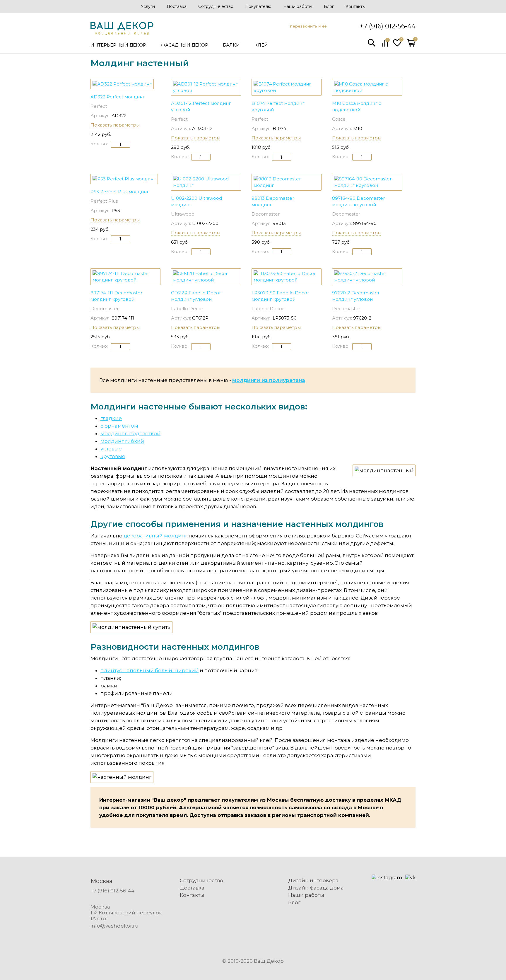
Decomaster (266, 214)
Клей (261, 45)
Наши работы (297, 6)
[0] (385, 45)
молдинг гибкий (122, 441)
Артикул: (100, 115)
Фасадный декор (184, 45)
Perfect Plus (104, 201)
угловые (111, 449)
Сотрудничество (215, 6)
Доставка (177, 6)
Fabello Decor (187, 308)
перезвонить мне (308, 26)
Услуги (148, 6)
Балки (231, 45)
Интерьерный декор (118, 45)
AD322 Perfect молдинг (117, 97)
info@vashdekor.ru (114, 926)
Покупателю (258, 6)
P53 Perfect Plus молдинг (119, 191)
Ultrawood (182, 214)
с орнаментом (119, 426)
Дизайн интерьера (313, 880)
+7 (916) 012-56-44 (388, 26)
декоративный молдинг (155, 536)
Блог (329, 6)
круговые (112, 456)
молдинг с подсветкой (130, 433)
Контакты (355, 6)
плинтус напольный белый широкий (149, 670)
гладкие (111, 418)
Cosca (339, 119)
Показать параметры (115, 125)
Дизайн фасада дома (316, 888)
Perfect (98, 106)
